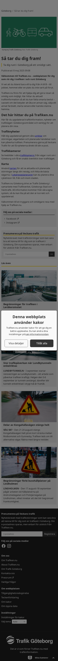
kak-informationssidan (37, 334)
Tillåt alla (41, 343)
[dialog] (29, 330)
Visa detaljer (16, 343)
